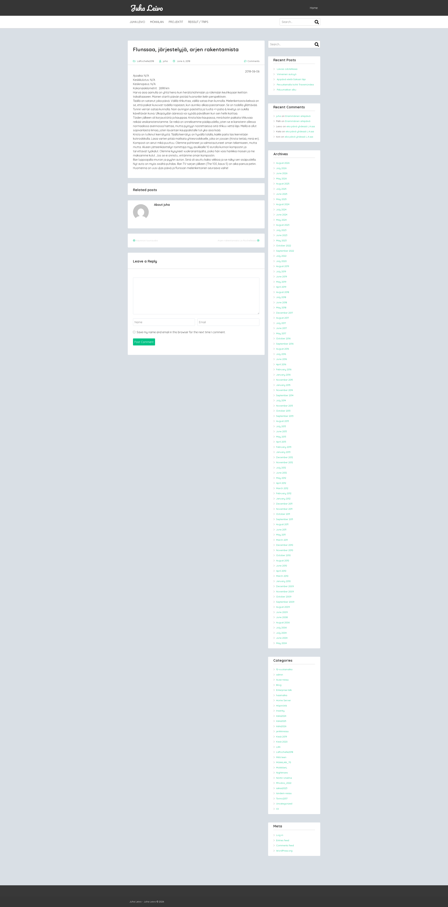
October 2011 (283, 514)
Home (314, 8)
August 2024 (282, 204)
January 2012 (283, 498)
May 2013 (281, 436)
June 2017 (281, 328)
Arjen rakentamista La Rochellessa (237, 240)
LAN (278, 746)
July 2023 (281, 230)
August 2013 (282, 421)
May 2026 (281, 178)
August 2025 (282, 183)
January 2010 (283, 581)
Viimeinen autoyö (286, 74)
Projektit (176, 22)
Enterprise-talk (284, 690)
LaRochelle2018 (145, 61)
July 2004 (281, 632)
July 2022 (281, 255)
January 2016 (283, 374)
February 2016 (283, 369)
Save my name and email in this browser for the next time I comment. (181, 332)
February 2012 (283, 493)
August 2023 (282, 224)
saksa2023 (281, 788)
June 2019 (281, 276)
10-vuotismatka (284, 669)
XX (277, 808)
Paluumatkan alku (286, 89)
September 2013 (284, 416)
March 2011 (282, 539)
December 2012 (284, 457)
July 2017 (281, 323)
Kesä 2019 (281, 736)
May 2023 (281, 240)
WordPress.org (284, 850)
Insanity (280, 710)
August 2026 (282, 163)
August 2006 (283, 622)
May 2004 (281, 643)
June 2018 (281, 302)
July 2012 (281, 467)
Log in (279, 835)
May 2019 (281, 281)
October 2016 (283, 338)
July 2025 (281, 188)
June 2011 (281, 529)
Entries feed (282, 840)
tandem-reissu (284, 793)
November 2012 (284, 462)
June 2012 (281, 472)
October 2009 (283, 596)
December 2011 (284, 503)
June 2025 (281, 193)
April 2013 (281, 441)
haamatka (281, 695)
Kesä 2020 (282, 741)
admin (279, 674)
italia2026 (281, 726)
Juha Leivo (146, 8)
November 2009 (285, 591)
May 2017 (281, 333)
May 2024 (281, 219)
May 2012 (281, 478)
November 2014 (284, 390)
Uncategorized (284, 803)
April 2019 (281, 286)
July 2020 (281, 261)
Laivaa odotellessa (287, 69)
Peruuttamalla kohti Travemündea (295, 84)
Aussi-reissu (282, 679)
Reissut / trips (198, 22)
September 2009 (285, 601)
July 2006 (281, 627)
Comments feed (285, 845)
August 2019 (282, 266)
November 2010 (284, 550)
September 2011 (284, 519)
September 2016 (284, 343)
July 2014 (281, 400)
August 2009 (283, 606)
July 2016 (281, 354)
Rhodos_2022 (283, 783)
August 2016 (282, 348)
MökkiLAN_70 (283, 762)
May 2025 (281, 199)
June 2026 (281, 173)
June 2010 (281, 565)
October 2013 (283, 410)
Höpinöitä (281, 705)
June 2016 (281, 359)
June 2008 (282, 617)
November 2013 (284, 405)
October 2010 (283, 555)
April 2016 (281, 364)
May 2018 (281, 307)
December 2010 (284, 545)
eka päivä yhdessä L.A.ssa (300, 126)
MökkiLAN (157, 22)
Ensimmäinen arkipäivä (297, 116)
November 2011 (284, 508)
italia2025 (281, 721)
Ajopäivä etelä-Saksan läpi (291, 79)
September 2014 (284, 395)
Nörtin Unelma (284, 777)
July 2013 (281, 426)
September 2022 (285, 250)
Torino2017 (282, 798)
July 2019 (281, 271)
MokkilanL (281, 767)
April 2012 (281, 483)
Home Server (283, 700)
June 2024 (281, 214)
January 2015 (283, 385)
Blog (278, 685)
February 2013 (283, 447)
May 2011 (281, 534)
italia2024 (281, 716)
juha (165, 61)
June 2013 (281, 431)
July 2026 (281, 168)
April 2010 (281, 570)
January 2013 (283, 452)
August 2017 (282, 317)
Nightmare (282, 772)
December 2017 (284, 312)
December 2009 (285, 586)
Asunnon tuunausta (147, 240)
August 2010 (282, 560)
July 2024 (281, 209)
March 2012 (282, 488)
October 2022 (283, 245)
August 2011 (282, 524)
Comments (253, 61)
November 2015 (284, 379)
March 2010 (282, 576)
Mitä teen (281, 757)
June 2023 (281, 235)
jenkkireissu (282, 731)
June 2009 (282, 612)
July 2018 (281, 297)
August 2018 (282, 292)
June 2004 (282, 637)
